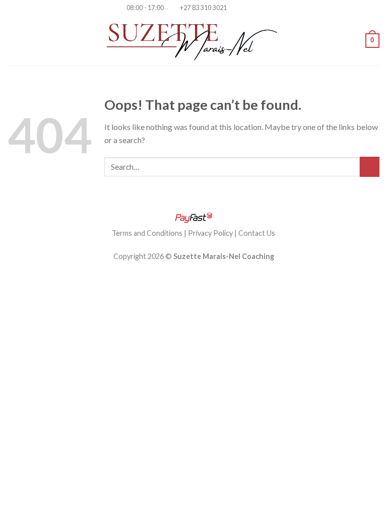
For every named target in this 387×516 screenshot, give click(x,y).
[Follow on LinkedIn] (265, 8)
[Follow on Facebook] (235, 8)
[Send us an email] (254, 8)
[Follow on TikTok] (245, 8)
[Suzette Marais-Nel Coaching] (194, 40)
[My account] (353, 40)
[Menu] (14, 40)
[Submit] (369, 166)
